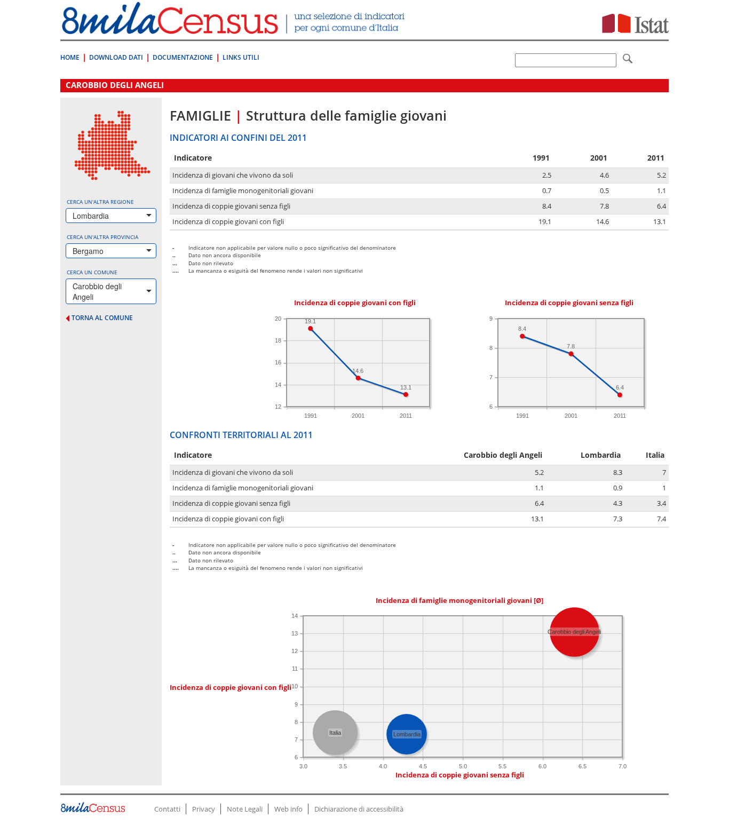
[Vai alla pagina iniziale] (234, 28)
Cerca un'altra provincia (102, 237)
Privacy (203, 809)
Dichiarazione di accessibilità (358, 809)
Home (70, 57)
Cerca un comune (92, 272)
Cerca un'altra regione (100, 201)
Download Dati (116, 57)
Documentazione (183, 57)
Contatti (167, 809)
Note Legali (245, 809)
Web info (288, 809)
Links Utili (241, 57)
